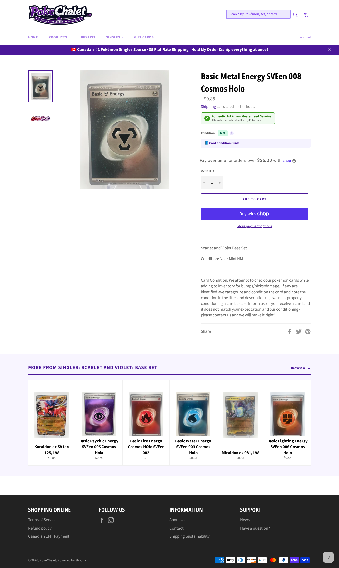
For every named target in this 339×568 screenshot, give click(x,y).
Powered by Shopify (72, 560)
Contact (177, 528)
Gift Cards (144, 37)
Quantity (207, 171)
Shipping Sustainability (190, 536)
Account (305, 37)
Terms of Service (42, 520)
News (245, 520)
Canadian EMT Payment (48, 536)
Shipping (208, 106)
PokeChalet (48, 560)
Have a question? (255, 528)
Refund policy (40, 528)
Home (33, 37)
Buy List (88, 37)
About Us (177, 520)
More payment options (254, 226)
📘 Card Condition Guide (221, 143)
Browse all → (301, 368)
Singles (113, 37)
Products (58, 37)
